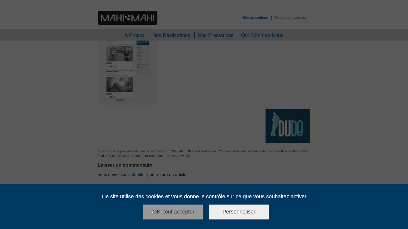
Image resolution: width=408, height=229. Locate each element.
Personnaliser (239, 212)
